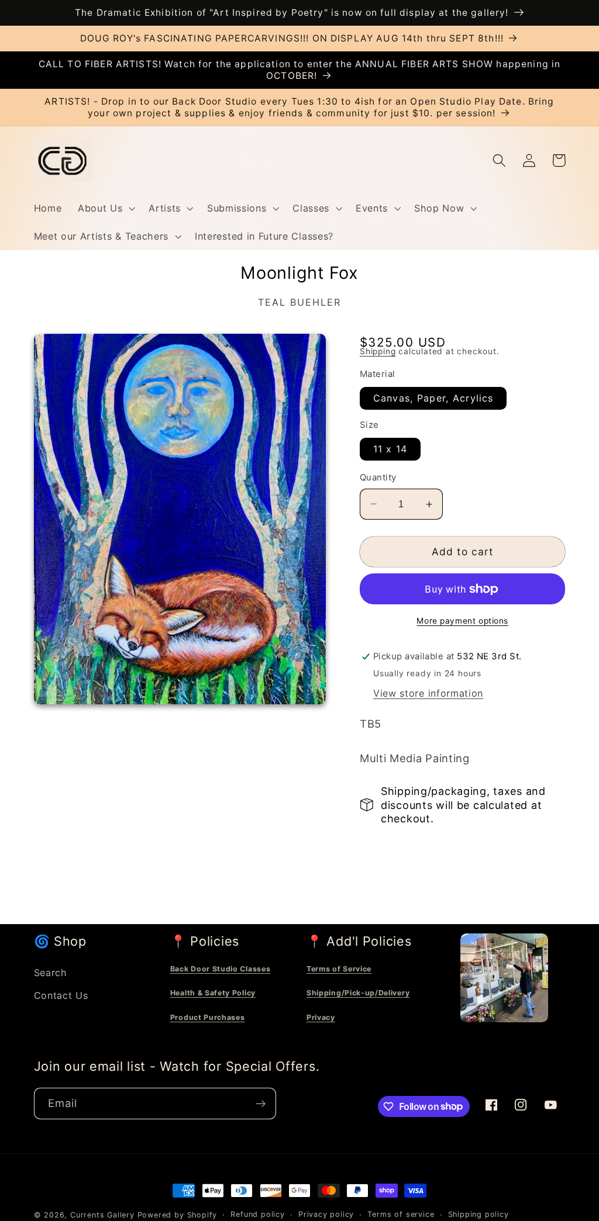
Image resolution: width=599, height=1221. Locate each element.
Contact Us (61, 995)
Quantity (378, 477)
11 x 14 (390, 449)
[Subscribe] (261, 1103)
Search (50, 972)
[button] (105, 208)
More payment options (462, 620)
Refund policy (257, 1214)
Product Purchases (207, 1017)
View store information (428, 693)
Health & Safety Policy (213, 992)
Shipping (377, 351)
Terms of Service (339, 968)
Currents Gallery (102, 1214)
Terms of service (400, 1214)
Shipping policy (478, 1214)
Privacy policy (326, 1214)
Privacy (321, 1017)
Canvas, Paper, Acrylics (433, 398)
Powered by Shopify (177, 1214)
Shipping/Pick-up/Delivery (358, 992)
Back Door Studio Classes (220, 968)
